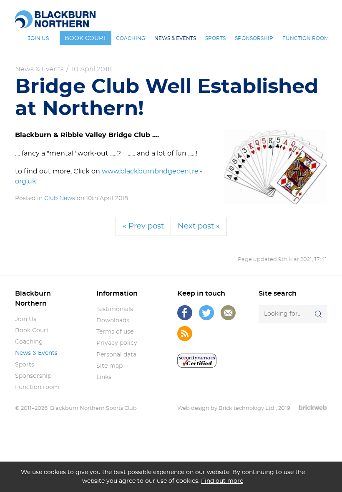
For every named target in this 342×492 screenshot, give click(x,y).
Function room (37, 387)
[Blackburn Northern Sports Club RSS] (185, 333)
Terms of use (114, 332)
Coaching (29, 342)
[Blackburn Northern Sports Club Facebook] (185, 312)
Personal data (116, 355)
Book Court (32, 331)
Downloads (112, 321)
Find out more (222, 481)
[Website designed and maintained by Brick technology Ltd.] (313, 407)
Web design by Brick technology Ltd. (226, 408)
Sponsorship (33, 376)
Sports (24, 365)
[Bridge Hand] (275, 167)
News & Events (39, 69)
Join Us (25, 319)
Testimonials (114, 309)
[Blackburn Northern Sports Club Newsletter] (228, 312)
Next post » (199, 226)
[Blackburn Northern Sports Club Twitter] (206, 312)
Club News (59, 198)
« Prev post (143, 226)
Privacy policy (116, 343)
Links (103, 377)
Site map (109, 366)
